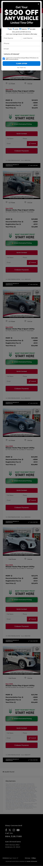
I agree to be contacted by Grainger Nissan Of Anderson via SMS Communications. (22, 58)
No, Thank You (21, 67)
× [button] (38, 4)
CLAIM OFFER (21, 64)
